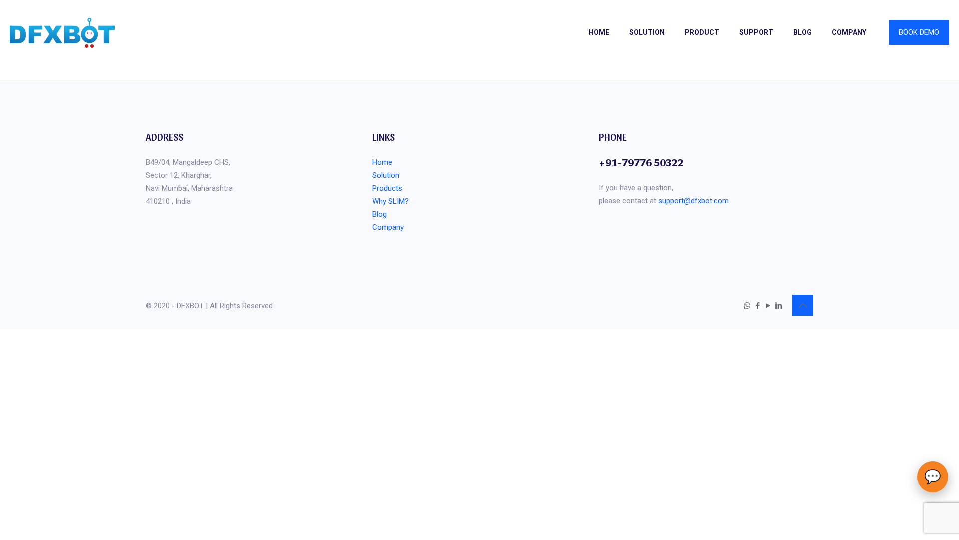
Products (387, 188)
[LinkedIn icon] (778, 306)
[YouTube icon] (768, 306)
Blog (379, 214)
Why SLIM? (390, 201)
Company (388, 227)
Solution (385, 175)
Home (382, 162)
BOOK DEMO (919, 32)
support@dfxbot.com (693, 201)
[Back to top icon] (802, 305)
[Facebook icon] (757, 306)
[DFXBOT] (62, 32)
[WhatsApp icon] (747, 306)
